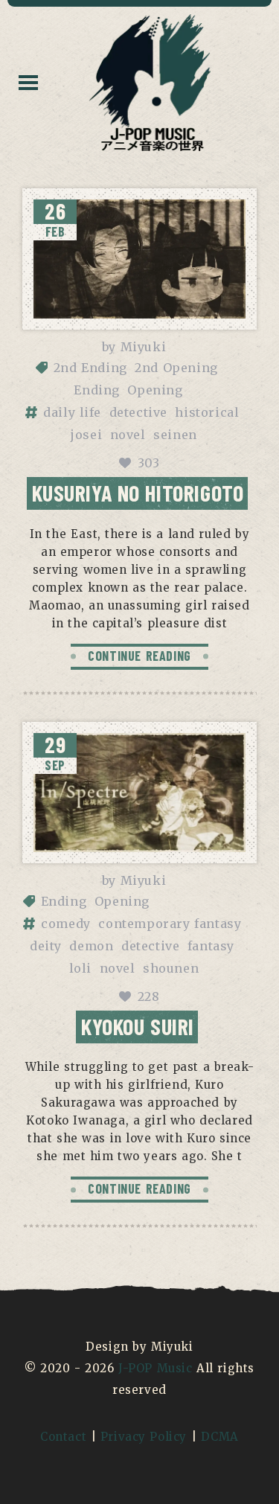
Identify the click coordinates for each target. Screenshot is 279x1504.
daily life (72, 412)
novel (128, 434)
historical (207, 412)
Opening (154, 390)
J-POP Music (155, 1368)
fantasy (210, 945)
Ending (97, 390)
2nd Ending (90, 367)
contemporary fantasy (169, 923)
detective (138, 412)
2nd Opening (176, 367)
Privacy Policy (143, 1437)
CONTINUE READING (139, 655)
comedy (66, 923)
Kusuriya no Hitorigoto (138, 492)
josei (86, 434)
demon (91, 945)
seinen (175, 434)
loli (80, 968)
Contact (63, 1437)
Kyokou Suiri (137, 1026)
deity (46, 945)
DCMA (220, 1437)
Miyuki (144, 347)
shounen (171, 968)
